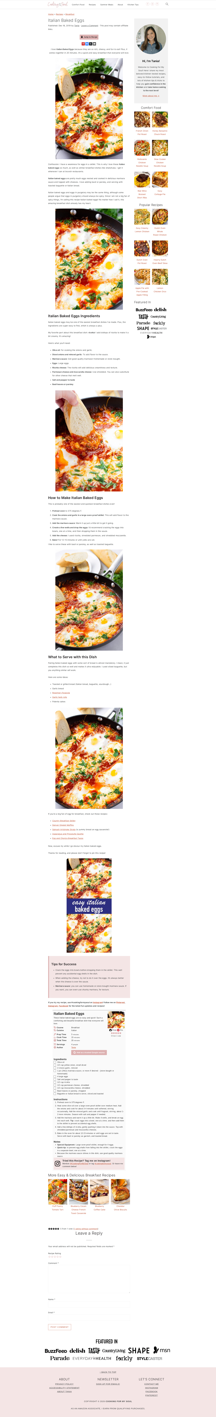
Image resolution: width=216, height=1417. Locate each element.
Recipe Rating (54, 1253)
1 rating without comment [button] (86, 1229)
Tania (73, 1047)
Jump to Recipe (90, 37)
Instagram (98, 1002)
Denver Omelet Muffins (63, 825)
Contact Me (151, 1384)
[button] (112, 1033)
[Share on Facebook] (87, 43)
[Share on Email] (94, 43)
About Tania (64, 1391)
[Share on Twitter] (90, 43)
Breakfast (69, 14)
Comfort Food (78, 4)
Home (51, 14)
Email (51, 1312)
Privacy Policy (64, 1384)
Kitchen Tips (133, 4)
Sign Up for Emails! (108, 1384)
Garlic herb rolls (59, 697)
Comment (53, 1263)
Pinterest (120, 1002)
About (120, 4)
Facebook (63, 1006)
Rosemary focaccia (61, 693)
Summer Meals (106, 4)
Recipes (92, 4)
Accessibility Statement (64, 1388)
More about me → (151, 96)
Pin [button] (121, 1030)
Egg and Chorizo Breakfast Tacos (67, 838)
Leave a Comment (89, 26)
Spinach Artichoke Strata (64, 829)
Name (51, 1299)
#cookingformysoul (103, 1164)
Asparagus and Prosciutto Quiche (68, 834)
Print (114, 1030)
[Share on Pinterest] (83, 43)
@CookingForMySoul (79, 1164)
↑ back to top (108, 1372)
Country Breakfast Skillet (63, 821)
